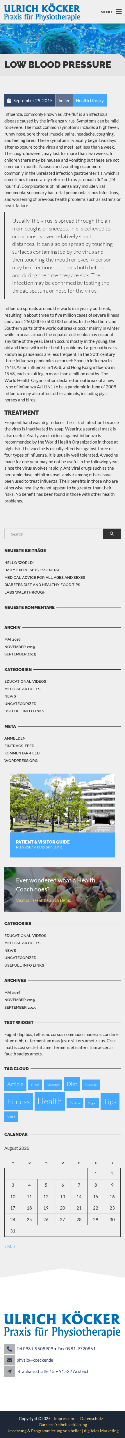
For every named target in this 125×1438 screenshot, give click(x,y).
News (10, 696)
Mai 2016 (12, 639)
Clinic (35, 1085)
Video (11, 1117)
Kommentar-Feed (22, 753)
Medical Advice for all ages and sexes (44, 577)
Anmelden (15, 738)
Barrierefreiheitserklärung (63, 1424)
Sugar (92, 1103)
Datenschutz (91, 1418)
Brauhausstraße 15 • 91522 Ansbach (53, 1371)
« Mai (9, 1246)
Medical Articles (22, 689)
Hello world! (19, 563)
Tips (110, 1101)
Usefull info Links (24, 711)
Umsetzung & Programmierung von (38, 1430)
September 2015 (20, 654)
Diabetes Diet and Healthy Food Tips (42, 585)
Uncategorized (20, 704)
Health (50, 1101)
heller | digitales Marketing (95, 1430)
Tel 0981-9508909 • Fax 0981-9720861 (56, 1348)
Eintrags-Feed (19, 746)
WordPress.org (21, 760)
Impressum (64, 1418)
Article (15, 1083)
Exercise (91, 1085)
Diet (72, 1083)
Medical (75, 1103)
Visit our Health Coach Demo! (44, 900)
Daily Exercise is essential (32, 570)
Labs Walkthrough (25, 592)
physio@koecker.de (35, 1360)
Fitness (18, 1101)
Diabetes (53, 1085)
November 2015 (19, 647)
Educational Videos (25, 681)
